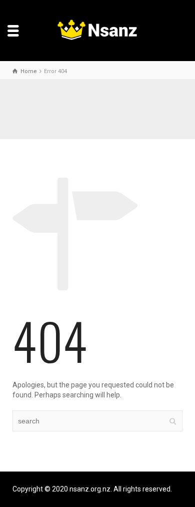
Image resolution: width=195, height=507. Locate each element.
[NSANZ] (97, 30)
